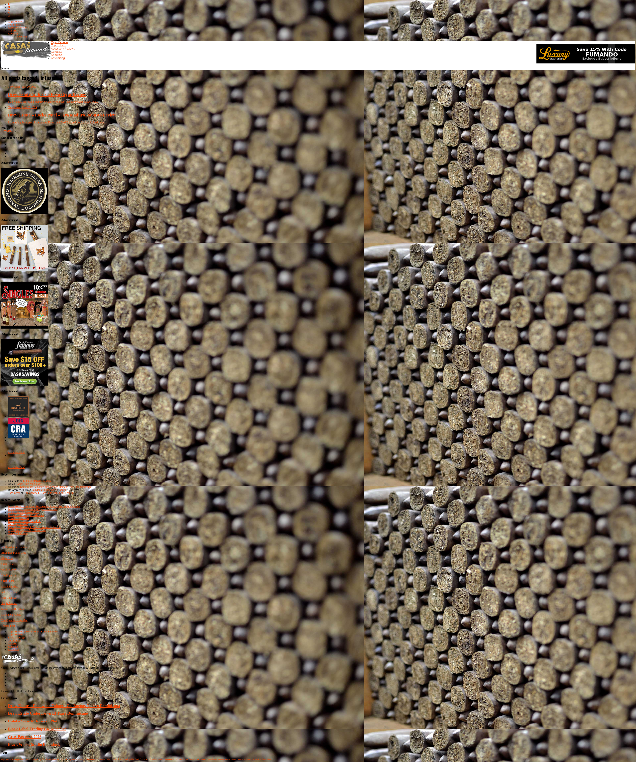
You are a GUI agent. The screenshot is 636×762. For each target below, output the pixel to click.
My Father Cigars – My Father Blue (27, 530)
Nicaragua (69, 759)
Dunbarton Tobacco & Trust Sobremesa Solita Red (34, 527)
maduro (203, 759)
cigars (251, 759)
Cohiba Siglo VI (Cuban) (29, 483)
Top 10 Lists (14, 24)
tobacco (234, 759)
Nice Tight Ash (9, 597)
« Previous (6, 130)
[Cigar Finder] (18, 416)
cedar (75, 759)
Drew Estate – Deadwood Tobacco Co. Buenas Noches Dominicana (44, 506)
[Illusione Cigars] (24, 213)
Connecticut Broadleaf (148, 759)
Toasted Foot (8, 625)
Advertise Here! (16, 452)
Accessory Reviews (18, 27)
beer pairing (25, 759)
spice (85, 759)
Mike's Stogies (9, 592)
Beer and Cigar (58, 759)
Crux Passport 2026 (18, 518)
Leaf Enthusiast (9, 586)
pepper (160, 759)
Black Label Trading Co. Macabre (26, 515)
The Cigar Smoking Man (14, 620)
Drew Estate (177, 759)
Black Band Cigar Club (13, 552)
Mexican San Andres (263, 759)
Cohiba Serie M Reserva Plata (23, 512)
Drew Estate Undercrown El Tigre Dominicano (32, 509)
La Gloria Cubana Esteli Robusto (49, 489)
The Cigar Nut (9, 575)
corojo (246, 759)
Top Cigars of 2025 (18, 524)
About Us (13, 33)
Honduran (168, 759)
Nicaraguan (16, 759)
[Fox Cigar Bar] (24, 270)
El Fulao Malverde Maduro (37, 481)
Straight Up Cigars (11, 614)
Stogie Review (9, 603)
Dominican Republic (126, 759)
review (240, 759)
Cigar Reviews (16, 21)
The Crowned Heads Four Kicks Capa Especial (49, 492)
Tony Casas (14, 492)
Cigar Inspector (9, 569)
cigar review (6, 759)
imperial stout (212, 759)
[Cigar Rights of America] (18, 437)
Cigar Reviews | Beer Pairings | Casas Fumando (33, 631)
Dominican (91, 759)
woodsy (221, 759)
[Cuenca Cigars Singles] (24, 327)
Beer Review (47, 759)
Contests (12, 30)
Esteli (137, 759)
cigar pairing (36, 759)
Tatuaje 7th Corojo (17, 533)
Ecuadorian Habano (104, 759)
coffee (115, 759)
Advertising (21, 36)
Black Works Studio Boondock (24, 521)
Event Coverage (16, 637)
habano (227, 759)
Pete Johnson (194, 759)
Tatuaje (185, 759)
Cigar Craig (7, 564)
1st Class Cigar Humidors (14, 547)
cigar (80, 759)
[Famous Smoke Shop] (24, 384)
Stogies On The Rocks (13, 609)
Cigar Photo (7, 580)
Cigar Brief (7, 558)
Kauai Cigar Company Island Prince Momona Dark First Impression (55, 486)
